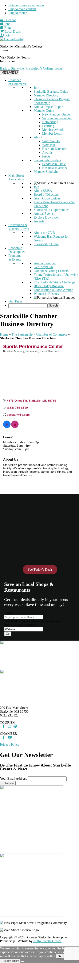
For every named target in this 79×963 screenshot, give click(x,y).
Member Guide (44, 110)
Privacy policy (10, 960)
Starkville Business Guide (51, 91)
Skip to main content (22, 9)
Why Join (48, 145)
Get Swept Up (43, 267)
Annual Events (44, 213)
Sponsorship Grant (46, 244)
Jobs (6, 24)
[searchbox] (27, 305)
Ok (59, 956)
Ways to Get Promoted (57, 118)
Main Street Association (16, 177)
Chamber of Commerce (17, 82)
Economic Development (17, 250)
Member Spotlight (46, 171)
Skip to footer (17, 13)
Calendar (9, 20)
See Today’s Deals (40, 569)
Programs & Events (14, 257)
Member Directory (46, 95)
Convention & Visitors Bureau (18, 227)
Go (7, 633)
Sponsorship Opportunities (51, 210)
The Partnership (22, 334)
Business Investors (54, 168)
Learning (48, 126)
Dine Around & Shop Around (53, 290)
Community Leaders (47, 160)
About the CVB (44, 232)
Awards (47, 152)
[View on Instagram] (15, 427)
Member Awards (53, 129)
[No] (22, 961)
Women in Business (47, 293)
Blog (7, 27)
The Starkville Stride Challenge (54, 282)
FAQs (46, 156)
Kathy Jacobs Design (47, 941)
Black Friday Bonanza (49, 286)
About (38, 137)
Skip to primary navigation (26, 5)
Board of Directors (54, 149)
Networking (50, 122)
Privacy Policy (9, 744)
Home (4, 334)
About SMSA (43, 190)
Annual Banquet (45, 263)
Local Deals (12, 31)
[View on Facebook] (7, 427)
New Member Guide (56, 114)
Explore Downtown (47, 217)
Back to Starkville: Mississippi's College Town (31, 68)
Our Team (15, 301)
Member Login (52, 133)
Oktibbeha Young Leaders (51, 271)
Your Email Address (13, 778)
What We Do (51, 141)
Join (7, 35)
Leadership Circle (54, 164)
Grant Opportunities (47, 198)
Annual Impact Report (48, 107)
